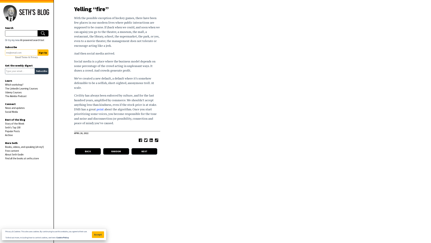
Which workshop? (14, 84)
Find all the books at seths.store (22, 158)
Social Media (11, 111)
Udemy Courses (13, 92)
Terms (24, 57)
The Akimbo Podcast (16, 96)
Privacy (34, 57)
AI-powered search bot (32, 40)
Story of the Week (14, 123)
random (116, 151)
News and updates (15, 108)
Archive (9, 135)
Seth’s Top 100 (12, 127)
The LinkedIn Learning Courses (21, 88)
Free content (12, 150)
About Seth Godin (14, 154)
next (144, 151)
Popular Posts (12, 131)
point (100, 109)
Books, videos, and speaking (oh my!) (24, 146)
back (88, 151)
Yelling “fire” (91, 9)
